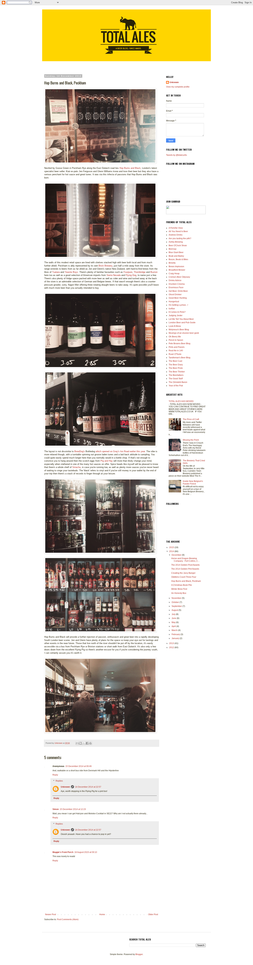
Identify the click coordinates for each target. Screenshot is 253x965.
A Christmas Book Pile (181, 585)
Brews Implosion (176, 266)
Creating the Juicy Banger (183, 573)
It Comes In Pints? (177, 312)
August (175, 610)
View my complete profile (177, 87)
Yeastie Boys (71, 272)
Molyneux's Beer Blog (179, 329)
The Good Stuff (176, 378)
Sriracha (76, 467)
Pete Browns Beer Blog (179, 343)
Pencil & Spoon (176, 340)
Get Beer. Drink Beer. (178, 291)
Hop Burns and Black (130, 168)
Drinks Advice (175, 280)
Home (102, 914)
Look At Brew (175, 326)
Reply (55, 775)
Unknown (65, 787)
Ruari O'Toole (175, 354)
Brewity (172, 263)
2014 (172, 551)
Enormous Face (176, 287)
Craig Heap (174, 273)
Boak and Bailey (176, 256)
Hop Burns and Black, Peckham (186, 581)
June (174, 618)
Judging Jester (175, 315)
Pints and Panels (177, 347)
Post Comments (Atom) (67, 919)
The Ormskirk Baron (178, 382)
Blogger (139, 954)
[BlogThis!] (80, 743)
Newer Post (50, 914)
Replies (59, 781)
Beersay (172, 249)
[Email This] (77, 743)
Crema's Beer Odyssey (179, 277)
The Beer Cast (175, 361)
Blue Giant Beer (176, 252)
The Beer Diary (176, 364)
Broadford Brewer (177, 270)
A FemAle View (176, 228)
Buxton (153, 272)
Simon (55, 809)
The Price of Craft (191, 419)
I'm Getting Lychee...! (178, 305)
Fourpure (128, 272)
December (177, 555)
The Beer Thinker (177, 371)
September (177, 606)
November (177, 598)
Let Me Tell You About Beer (181, 319)
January (176, 638)
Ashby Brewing (176, 242)
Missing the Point (191, 440)
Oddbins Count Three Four (183, 577)
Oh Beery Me (175, 336)
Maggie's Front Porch (62, 852)
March (175, 630)
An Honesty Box (178, 593)
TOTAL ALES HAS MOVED (181, 401)
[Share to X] (84, 743)
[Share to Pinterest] (90, 743)
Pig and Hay (107, 461)
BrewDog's (79, 451)
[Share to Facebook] (87, 743)
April (174, 626)
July (174, 614)
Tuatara (56, 272)
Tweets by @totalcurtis (176, 155)
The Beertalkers (176, 375)
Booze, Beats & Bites (178, 259)
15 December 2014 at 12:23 (73, 809)
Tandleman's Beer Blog (179, 357)
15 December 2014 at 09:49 (78, 766)
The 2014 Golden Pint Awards (185, 569)
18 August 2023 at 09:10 (85, 852)
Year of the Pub (176, 385)
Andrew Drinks (175, 235)
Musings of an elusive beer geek (184, 333)
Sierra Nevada (114, 275)
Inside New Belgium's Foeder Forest (193, 482)
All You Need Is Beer (178, 231)
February (176, 634)
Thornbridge (139, 272)
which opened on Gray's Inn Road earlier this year (120, 451)
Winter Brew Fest (179, 589)
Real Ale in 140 (176, 350)
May (174, 622)
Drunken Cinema (177, 284)
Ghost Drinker (175, 294)
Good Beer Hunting (178, 298)
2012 (172, 647)
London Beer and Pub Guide (182, 322)
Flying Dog (131, 275)
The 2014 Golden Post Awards (185, 565)
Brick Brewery (105, 265)
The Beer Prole (176, 368)
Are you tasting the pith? (180, 238)
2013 (172, 643)
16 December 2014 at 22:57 (88, 787)
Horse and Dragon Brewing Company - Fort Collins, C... (185, 559)
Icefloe (172, 308)
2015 (172, 547)
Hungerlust (174, 301)
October (176, 602)
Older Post (153, 914)
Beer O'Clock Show (178, 245)
